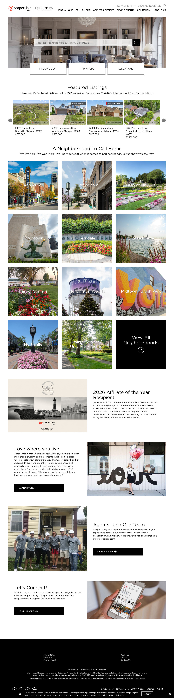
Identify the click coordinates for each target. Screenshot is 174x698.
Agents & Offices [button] (103, 10)
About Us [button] (160, 10)
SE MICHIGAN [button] (125, 5)
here (122, 695)
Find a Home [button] (65, 10)
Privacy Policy (107, 689)
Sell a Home (48, 657)
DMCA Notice (137, 689)
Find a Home (49, 655)
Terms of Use (122, 689)
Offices (124, 657)
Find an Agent (49, 660)
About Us (125, 655)
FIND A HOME (87, 69)
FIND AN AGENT (48, 69)
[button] (170, 694)
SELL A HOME (126, 69)
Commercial (144, 10)
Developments (125, 10)
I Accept (147, 694)
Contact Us (126, 660)
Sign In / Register (149, 5)
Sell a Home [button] (83, 10)
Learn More (26, 487)
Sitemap (150, 689)
